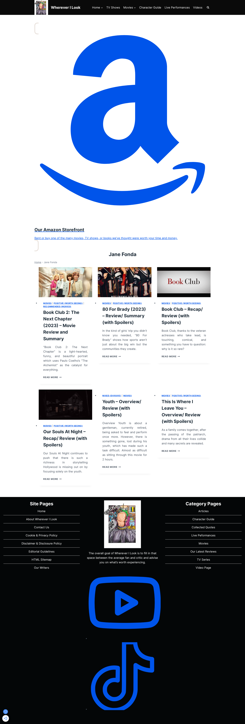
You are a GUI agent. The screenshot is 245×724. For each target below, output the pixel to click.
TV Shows (113, 7)
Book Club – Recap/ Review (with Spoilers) (182, 316)
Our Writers (41, 567)
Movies (47, 303)
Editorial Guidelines (41, 551)
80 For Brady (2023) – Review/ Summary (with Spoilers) (124, 316)
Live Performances (177, 7)
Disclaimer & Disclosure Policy (42, 543)
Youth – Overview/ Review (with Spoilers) (121, 408)
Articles (203, 511)
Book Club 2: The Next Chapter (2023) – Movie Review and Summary (61, 325)
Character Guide (150, 7)
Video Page (203, 567)
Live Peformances (203, 535)
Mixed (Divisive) (111, 395)
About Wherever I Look (41, 519)
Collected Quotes (203, 527)
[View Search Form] (208, 7)
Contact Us (41, 527)
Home (37, 262)
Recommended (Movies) (57, 306)
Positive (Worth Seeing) (68, 303)
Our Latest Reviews (203, 551)
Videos (197, 7)
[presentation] (65, 282)
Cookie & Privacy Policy (41, 535)
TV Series (203, 559)
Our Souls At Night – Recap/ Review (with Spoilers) (65, 438)
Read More (52, 377)
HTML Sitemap (41, 559)
